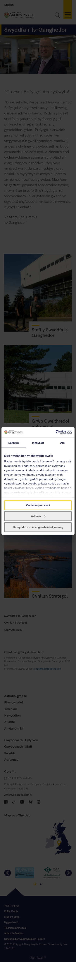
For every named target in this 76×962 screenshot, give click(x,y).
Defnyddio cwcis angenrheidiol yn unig (38, 526)
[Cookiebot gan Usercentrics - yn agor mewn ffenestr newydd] (55, 432)
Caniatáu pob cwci (38, 505)
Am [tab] (62, 442)
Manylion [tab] (38, 442)
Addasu (36, 516)
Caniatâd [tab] (14, 442)
